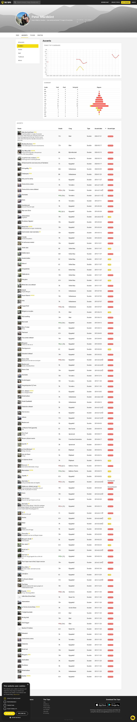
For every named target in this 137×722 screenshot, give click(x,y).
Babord (24, 263)
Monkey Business (27, 144)
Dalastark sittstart (27, 353)
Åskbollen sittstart (27, 406)
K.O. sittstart (25, 391)
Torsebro (71, 185)
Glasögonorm (26, 348)
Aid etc (20, 60)
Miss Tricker (26, 327)
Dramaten (25, 194)
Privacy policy (46, 707)
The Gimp (25, 584)
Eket (70, 136)
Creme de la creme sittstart (30, 189)
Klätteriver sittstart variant (30, 486)
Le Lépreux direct (27, 459)
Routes (20, 49)
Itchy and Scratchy (27, 179)
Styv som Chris (26, 210)
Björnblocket (73, 152)
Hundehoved (26, 205)
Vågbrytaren (26, 274)
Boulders (20, 46)
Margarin (25, 654)
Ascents (24, 35)
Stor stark (25, 544)
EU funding (46, 713)
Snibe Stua (72, 248)
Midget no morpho (27, 311)
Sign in (134, 2)
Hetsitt (24, 290)
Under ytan (25, 247)
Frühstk (24, 237)
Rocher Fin (72, 158)
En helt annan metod (28, 242)
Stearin (24, 528)
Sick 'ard (24, 555)
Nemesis (25, 465)
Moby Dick (25, 226)
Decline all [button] (22, 713)
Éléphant (71, 450)
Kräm (23, 200)
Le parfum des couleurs (29, 157)
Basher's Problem (27, 628)
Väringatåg (25, 168)
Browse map (105, 2)
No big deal (25, 617)
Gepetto (24, 475)
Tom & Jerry (26, 412)
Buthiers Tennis (73, 466)
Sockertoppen (26, 380)
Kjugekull (71, 164)
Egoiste (24, 444)
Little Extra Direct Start (28, 596)
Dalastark (25, 633)
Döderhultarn (26, 396)
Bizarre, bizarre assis (28, 438)
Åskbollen (25, 644)
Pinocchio (25, 533)
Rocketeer (25, 665)
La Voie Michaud (27, 449)
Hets (23, 300)
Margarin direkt (27, 539)
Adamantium (26, 216)
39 (23, 512)
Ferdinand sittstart (27, 579)
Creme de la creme (28, 184)
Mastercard (25, 364)
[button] (16, 717)
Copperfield (25, 306)
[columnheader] (37, 128)
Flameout (25, 332)
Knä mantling (26, 316)
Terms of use (46, 705)
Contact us (46, 704)
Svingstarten (26, 269)
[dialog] (16, 701)
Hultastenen (72, 169)
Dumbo (24, 517)
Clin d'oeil (25, 433)
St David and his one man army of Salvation (35, 163)
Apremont (72, 434)
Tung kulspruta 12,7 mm (29, 385)
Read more (17, 694)
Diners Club (25, 359)
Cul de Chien (72, 607)
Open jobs (45, 711)
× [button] (27, 684)
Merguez (25, 343)
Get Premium (125, 2)
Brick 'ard (25, 549)
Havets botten (26, 258)
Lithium (24, 417)
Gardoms (72, 592)
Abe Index (25, 481)
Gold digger (26, 622)
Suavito (24, 591)
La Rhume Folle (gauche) (29, 428)
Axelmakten (25, 660)
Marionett (25, 322)
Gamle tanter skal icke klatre (30, 232)
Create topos (115, 2)
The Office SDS (26, 151)
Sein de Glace (26, 454)
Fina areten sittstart (28, 337)
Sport (19, 53)
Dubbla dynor (26, 253)
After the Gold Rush (28, 132)
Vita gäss (25, 279)
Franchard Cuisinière (75, 439)
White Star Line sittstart (29, 284)
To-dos (32, 35)
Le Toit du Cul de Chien (29, 607)
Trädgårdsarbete (27, 612)
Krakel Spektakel (27, 401)
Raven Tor (72, 597)
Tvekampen (25, 173)
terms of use (116, 712)
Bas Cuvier (72, 428)
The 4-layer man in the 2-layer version (33, 561)
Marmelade (25, 470)
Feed (17, 35)
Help (44, 702)
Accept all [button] (9, 713)
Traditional (21, 57)
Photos (40, 35)
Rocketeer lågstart (27, 221)
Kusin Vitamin (26, 295)
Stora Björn (25, 567)
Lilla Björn (25, 573)
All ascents (21, 42)
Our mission (46, 709)
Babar (24, 523)
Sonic (24, 493)
